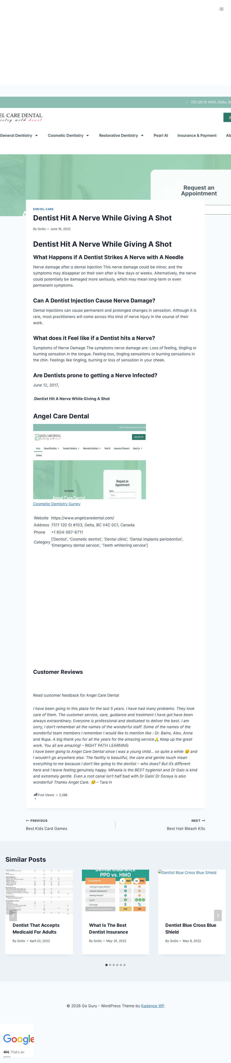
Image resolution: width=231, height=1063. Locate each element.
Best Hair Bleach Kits (186, 825)
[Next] (218, 915)
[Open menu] (221, 8)
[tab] (106, 965)
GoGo (42, 229)
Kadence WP (152, 1006)
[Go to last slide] (13, 915)
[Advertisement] (115, 52)
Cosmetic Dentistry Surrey (56, 504)
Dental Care (43, 209)
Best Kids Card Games (46, 825)
